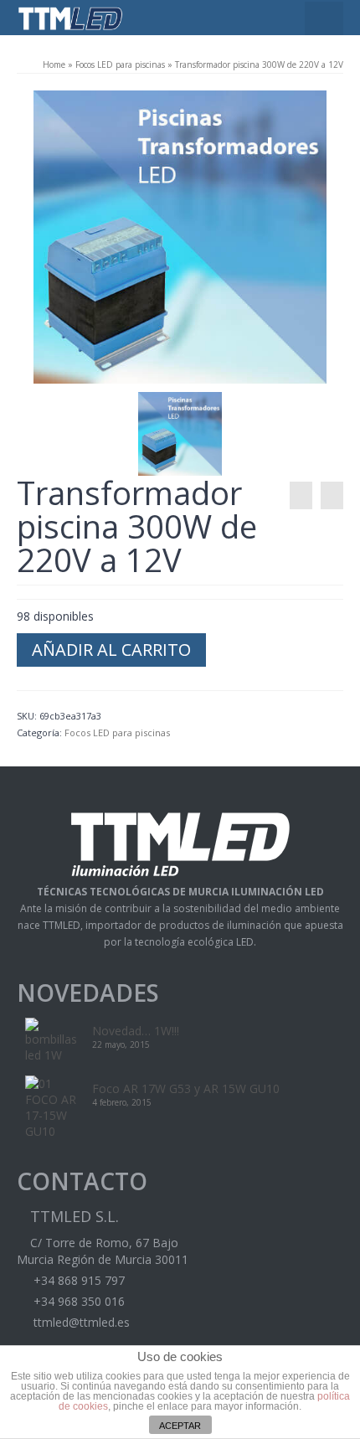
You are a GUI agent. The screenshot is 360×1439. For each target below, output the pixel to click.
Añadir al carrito (111, 649)
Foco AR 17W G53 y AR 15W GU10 (186, 1088)
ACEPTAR (180, 1426)
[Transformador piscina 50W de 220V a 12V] (301, 495)
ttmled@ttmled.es (80, 1322)
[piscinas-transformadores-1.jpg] (180, 236)
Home (54, 64)
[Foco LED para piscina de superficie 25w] (332, 495)
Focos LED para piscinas (120, 64)
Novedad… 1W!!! (135, 1031)
